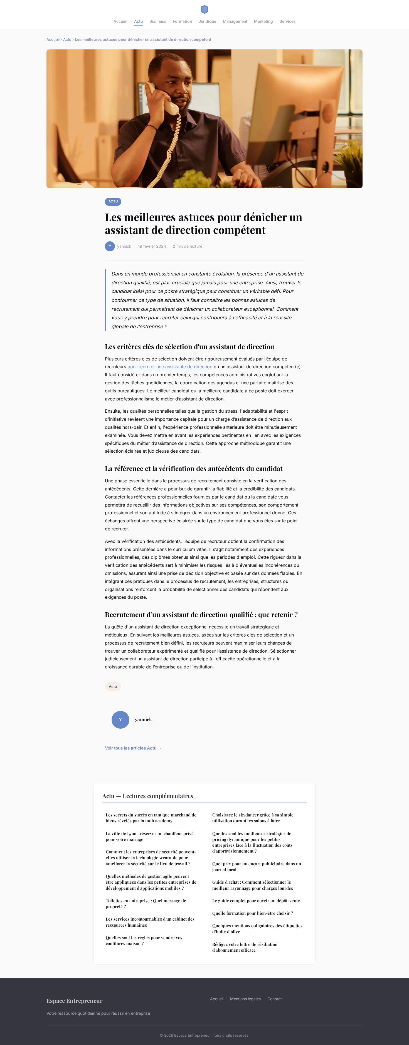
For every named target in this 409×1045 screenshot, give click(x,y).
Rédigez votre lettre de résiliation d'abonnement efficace (244, 947)
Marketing (263, 21)
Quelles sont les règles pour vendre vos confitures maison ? (144, 940)
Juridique (207, 21)
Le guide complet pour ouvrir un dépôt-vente (256, 900)
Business (157, 21)
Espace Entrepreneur (74, 1000)
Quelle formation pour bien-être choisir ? (252, 913)
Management (235, 21)
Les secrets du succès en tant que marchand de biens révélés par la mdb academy (151, 817)
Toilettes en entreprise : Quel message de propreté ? (146, 903)
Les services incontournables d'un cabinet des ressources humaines (150, 922)
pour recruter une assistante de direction (169, 366)
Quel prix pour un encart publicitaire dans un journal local (256, 866)
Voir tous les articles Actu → (133, 748)
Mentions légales (245, 998)
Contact (274, 998)
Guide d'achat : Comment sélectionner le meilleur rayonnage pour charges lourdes (252, 885)
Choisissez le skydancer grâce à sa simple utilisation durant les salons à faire (253, 817)
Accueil (120, 21)
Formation (182, 21)
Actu (138, 21)
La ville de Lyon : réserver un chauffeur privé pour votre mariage (150, 836)
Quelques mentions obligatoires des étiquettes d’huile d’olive (257, 928)
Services (288, 21)
